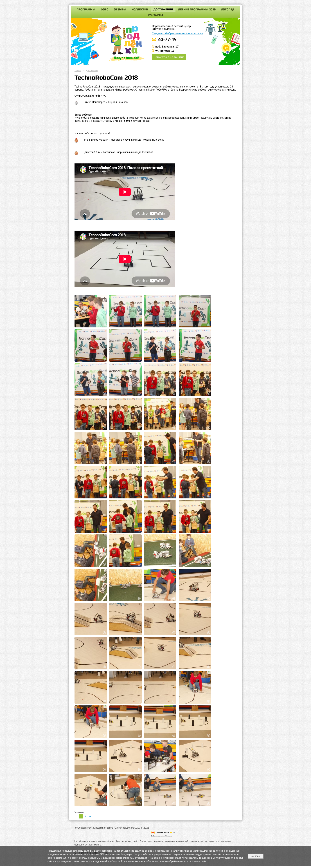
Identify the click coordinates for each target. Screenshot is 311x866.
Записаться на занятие (169, 57)
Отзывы (120, 9)
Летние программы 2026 (197, 9)
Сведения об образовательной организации (177, 33)
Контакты (155, 15)
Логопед (227, 9)
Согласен (256, 856)
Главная (78, 71)
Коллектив (140, 9)
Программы (86, 9)
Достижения (163, 9)
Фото (104, 9)
